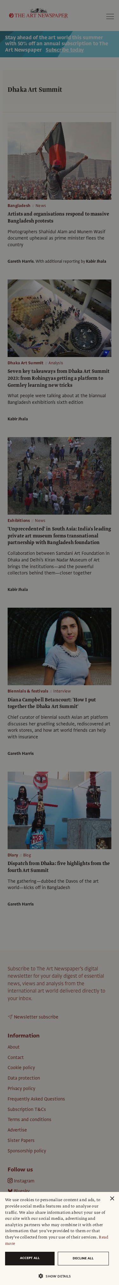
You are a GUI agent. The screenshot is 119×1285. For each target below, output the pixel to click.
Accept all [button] (30, 1258)
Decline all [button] (83, 1258)
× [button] (111, 1198)
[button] (57, 1276)
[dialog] (59, 1238)
